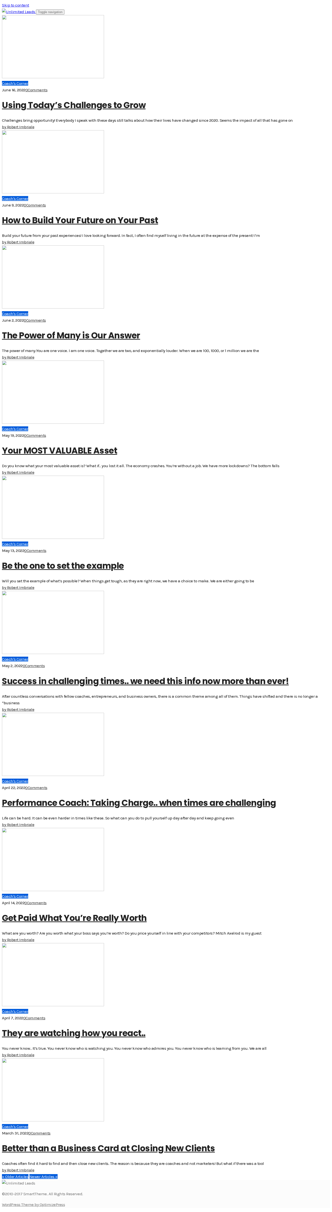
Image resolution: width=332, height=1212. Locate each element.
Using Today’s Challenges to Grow (74, 105)
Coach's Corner (15, 83)
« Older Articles (15, 1176)
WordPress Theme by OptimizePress (33, 1204)
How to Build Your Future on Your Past (80, 220)
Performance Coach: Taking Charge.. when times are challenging (139, 803)
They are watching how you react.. (74, 1033)
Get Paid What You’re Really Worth (74, 918)
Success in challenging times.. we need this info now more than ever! (145, 681)
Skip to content (15, 5)
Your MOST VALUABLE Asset (59, 450)
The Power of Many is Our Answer (71, 335)
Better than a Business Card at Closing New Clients (108, 1148)
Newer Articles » (43, 1176)
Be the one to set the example (63, 566)
